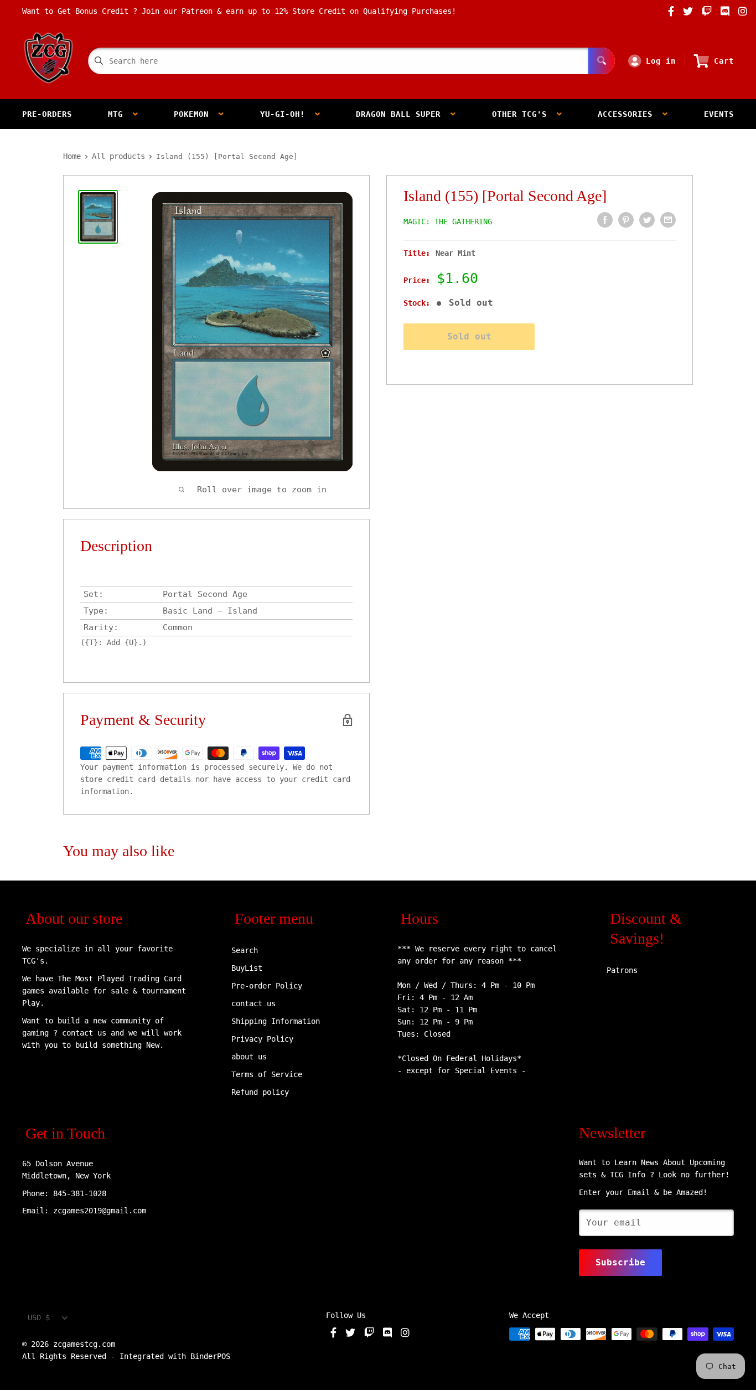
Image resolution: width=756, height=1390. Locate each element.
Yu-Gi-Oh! (287, 114)
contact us (253, 1003)
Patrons (622, 970)
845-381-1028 (79, 1193)
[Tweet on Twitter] (647, 220)
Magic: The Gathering (447, 221)
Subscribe (620, 1262)
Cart (724, 60)
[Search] (601, 61)
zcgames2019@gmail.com (99, 1210)
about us (249, 1056)
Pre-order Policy (266, 985)
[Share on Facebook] (605, 220)
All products (118, 156)
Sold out (469, 336)
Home (72, 156)
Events (719, 114)
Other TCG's (524, 114)
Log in (661, 60)
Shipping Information (275, 1021)
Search (244, 950)
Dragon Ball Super (403, 114)
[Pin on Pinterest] (626, 220)
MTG (120, 114)
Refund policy (260, 1092)
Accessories (630, 114)
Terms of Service (266, 1074)
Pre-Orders (47, 114)
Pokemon (196, 114)
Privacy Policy (262, 1038)
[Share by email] (668, 220)
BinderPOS (210, 1356)
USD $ (39, 1317)
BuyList (246, 968)
